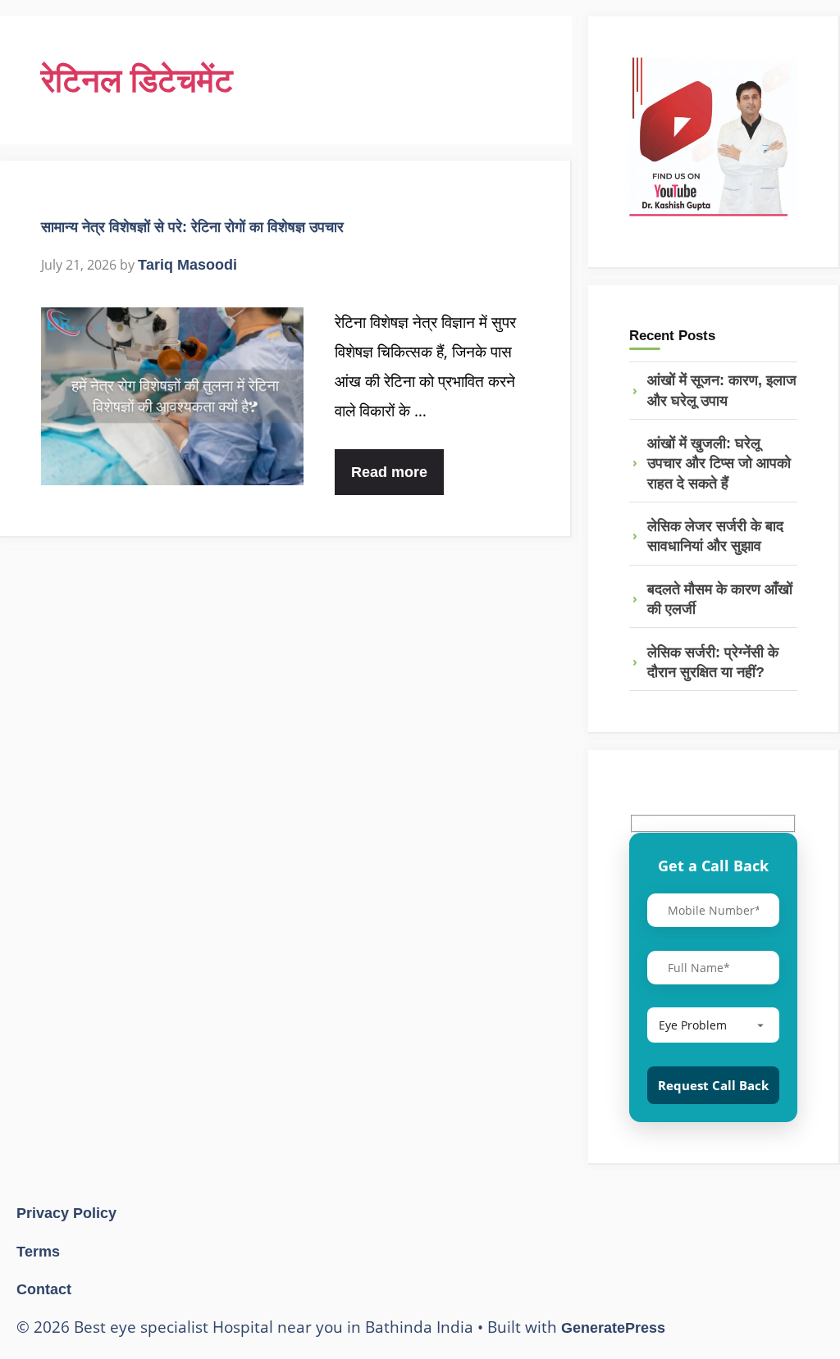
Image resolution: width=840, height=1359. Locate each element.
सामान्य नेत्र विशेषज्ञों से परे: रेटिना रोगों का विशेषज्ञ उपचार (192, 227)
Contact (43, 1289)
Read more (389, 472)
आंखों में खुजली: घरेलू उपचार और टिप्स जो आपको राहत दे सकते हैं (719, 463)
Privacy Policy (66, 1213)
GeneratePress (613, 1328)
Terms (38, 1251)
